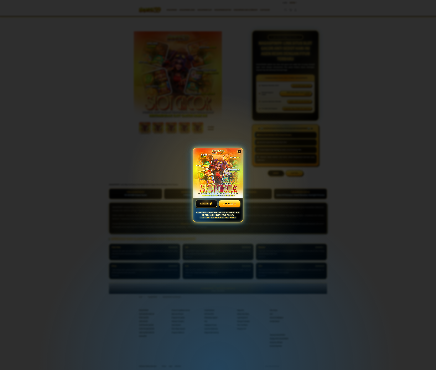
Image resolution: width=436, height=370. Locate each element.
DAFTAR (228, 203)
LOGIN (204, 203)
